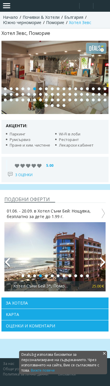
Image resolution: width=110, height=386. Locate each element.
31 (75, 94)
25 (40, 94)
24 (34, 94)
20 (11, 94)
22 (22, 94)
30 (69, 94)
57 (58, 105)
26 (46, 94)
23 (28, 94)
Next (103, 264)
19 (5, 94)
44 (46, 99)
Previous (7, 264)
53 (99, 99)
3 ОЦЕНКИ (24, 174)
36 (105, 94)
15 (87, 88)
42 (34, 99)
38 (11, 99)
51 (87, 99)
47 (63, 99)
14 (81, 88)
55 (46, 105)
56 (52, 105)
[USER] (87, 7)
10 (58, 88)
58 (63, 105)
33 (87, 94)
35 (99, 94)
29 (63, 94)
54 (105, 99)
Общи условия (16, 368)
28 (58, 94)
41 (28, 99)
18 (105, 88)
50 (81, 99)
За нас (8, 363)
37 (5, 99)
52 (93, 99)
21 (17, 94)
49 (75, 99)
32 (81, 94)
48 (69, 99)
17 (99, 88)
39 (17, 99)
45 (52, 99)
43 (40, 99)
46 (58, 99)
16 (93, 88)
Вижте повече (43, 370)
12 (69, 88)
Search (72, 6)
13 (75, 88)
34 (93, 94)
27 (52, 94)
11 (63, 88)
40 (22, 99)
